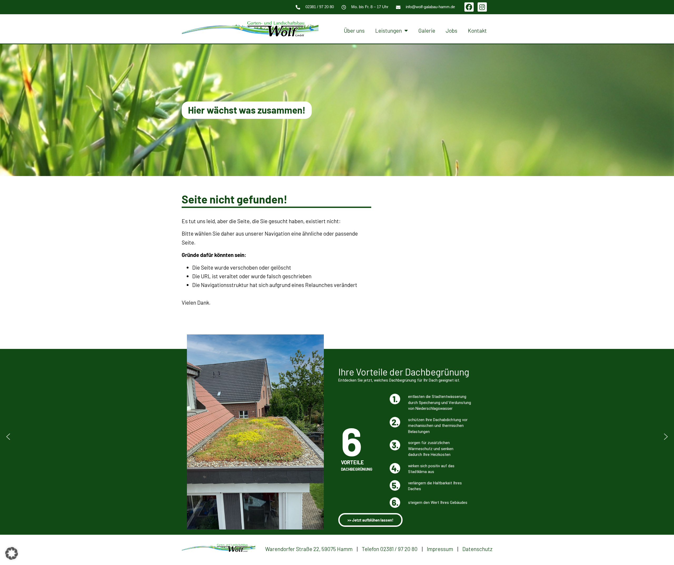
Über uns (354, 30)
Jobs (451, 30)
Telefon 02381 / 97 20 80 (390, 548)
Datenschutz (477, 548)
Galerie (426, 30)
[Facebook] (469, 7)
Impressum (440, 548)
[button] (8, 436)
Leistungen (388, 30)
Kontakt (477, 30)
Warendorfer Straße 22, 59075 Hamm (309, 548)
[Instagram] (482, 7)
